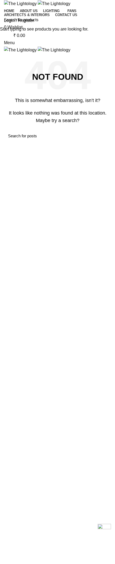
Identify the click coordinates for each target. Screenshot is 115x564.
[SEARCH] (107, 19)
